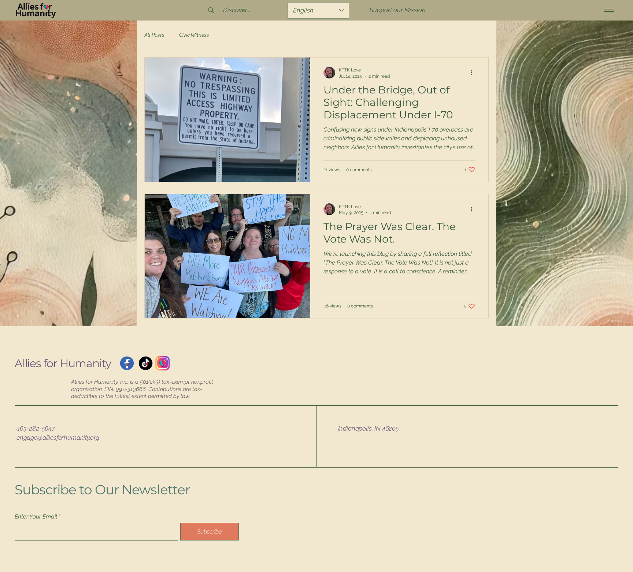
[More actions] (474, 72)
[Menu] (607, 10)
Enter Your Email (36, 517)
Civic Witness (194, 35)
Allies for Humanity (63, 363)
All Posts (154, 35)
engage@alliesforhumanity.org (57, 437)
